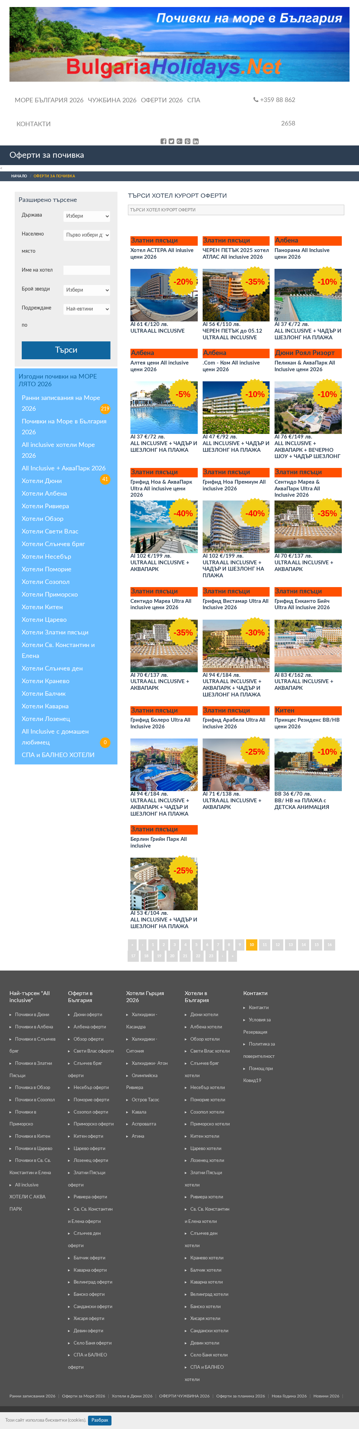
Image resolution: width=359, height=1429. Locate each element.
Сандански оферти (93, 1307)
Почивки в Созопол (35, 1100)
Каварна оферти (90, 1270)
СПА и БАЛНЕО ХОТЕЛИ (58, 755)
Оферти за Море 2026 (83, 1396)
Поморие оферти (91, 1100)
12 (278, 945)
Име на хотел (37, 270)
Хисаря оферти (89, 1318)
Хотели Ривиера (45, 506)
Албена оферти (90, 1027)
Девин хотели (204, 1343)
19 (159, 956)
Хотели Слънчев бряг (53, 544)
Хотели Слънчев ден (52, 669)
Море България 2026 (49, 100)
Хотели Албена (44, 494)
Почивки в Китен (32, 1136)
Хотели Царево (44, 620)
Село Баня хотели (209, 1355)
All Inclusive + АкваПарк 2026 (65, 469)
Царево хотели (205, 1148)
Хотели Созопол (46, 582)
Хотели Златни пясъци (55, 633)
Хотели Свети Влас (50, 532)
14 (304, 945)
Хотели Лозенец (46, 719)
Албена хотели (206, 1027)
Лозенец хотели (207, 1160)
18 (146, 956)
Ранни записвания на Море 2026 (65, 403)
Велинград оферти (93, 1282)
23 (211, 956)
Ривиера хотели (206, 1197)
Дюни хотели (204, 1015)
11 (265, 945)
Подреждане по (36, 317)
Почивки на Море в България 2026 (64, 427)
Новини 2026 (326, 1396)
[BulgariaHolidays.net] (179, 44)
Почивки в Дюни (32, 1015)
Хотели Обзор (42, 519)
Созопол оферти (91, 1112)
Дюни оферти (88, 1015)
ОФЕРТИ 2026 (162, 100)
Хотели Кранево (45, 681)
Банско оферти (89, 1294)
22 (198, 956)
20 (172, 956)
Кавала (139, 1112)
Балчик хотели (205, 1270)
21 (185, 956)
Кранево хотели (206, 1258)
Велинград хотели (209, 1294)
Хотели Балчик (44, 694)
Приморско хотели (210, 1124)
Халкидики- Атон (150, 1063)
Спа (193, 100)
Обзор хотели (204, 1039)
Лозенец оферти (91, 1160)
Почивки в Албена (34, 1027)
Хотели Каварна (45, 706)
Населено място (33, 243)
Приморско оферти (94, 1124)
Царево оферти (89, 1148)
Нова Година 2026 (289, 1396)
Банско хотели (205, 1307)
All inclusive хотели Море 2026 (58, 450)
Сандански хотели (209, 1331)
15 (316, 945)
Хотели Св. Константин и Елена (58, 650)
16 (329, 945)
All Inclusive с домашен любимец (64, 737)
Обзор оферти (88, 1039)
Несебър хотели (207, 1088)
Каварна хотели (206, 1282)
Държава (32, 215)
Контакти (33, 124)
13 (291, 945)
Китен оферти (88, 1136)
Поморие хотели (207, 1100)
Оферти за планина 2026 (240, 1396)
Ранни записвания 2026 (32, 1396)
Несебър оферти (91, 1088)
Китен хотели (204, 1136)
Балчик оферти (89, 1258)
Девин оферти (88, 1331)
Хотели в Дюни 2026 (132, 1396)
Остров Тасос (145, 1100)
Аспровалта (144, 1124)
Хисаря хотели (205, 1318)
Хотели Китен (42, 607)
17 (133, 956)
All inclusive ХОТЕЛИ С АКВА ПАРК (27, 1197)
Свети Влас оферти (94, 1051)
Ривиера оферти (90, 1197)
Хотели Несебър (46, 557)
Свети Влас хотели (210, 1051)
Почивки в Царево (33, 1148)
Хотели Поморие (47, 569)
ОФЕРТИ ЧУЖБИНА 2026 (184, 1396)
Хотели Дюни (42, 481)
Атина (138, 1136)
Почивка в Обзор (32, 1088)
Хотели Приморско (50, 595)
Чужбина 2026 (112, 100)
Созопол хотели (207, 1112)
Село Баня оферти (92, 1343)
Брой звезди (36, 289)
